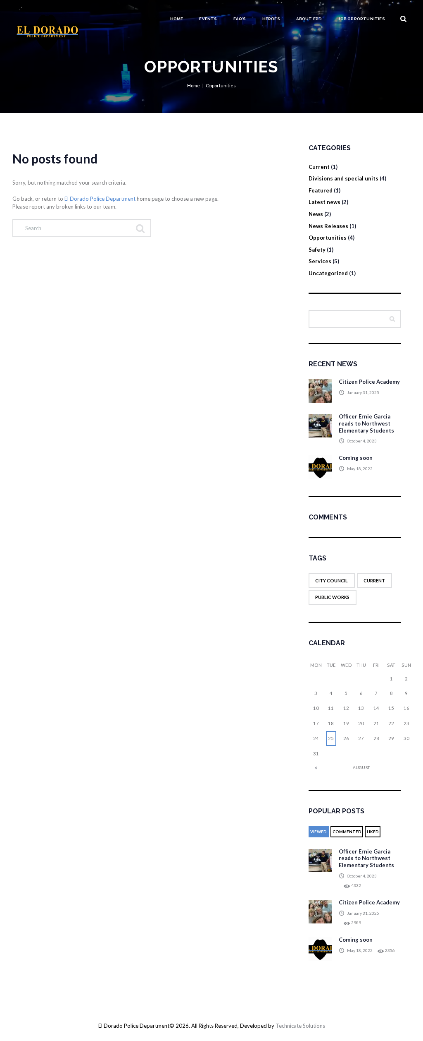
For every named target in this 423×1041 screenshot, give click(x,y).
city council (331, 580)
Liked (373, 831)
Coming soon (356, 457)
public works (332, 597)
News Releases (328, 226)
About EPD (309, 19)
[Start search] (139, 228)
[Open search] (403, 18)
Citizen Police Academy (369, 381)
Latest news (324, 202)
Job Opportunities (361, 19)
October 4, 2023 (362, 440)
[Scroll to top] (211, 997)
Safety (317, 249)
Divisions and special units (343, 178)
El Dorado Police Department (99, 198)
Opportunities (328, 237)
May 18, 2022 (360, 468)
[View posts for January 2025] (316, 767)
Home (176, 19)
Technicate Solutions (300, 1025)
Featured (321, 190)
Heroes (271, 19)
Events (208, 19)
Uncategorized (328, 273)
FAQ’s (239, 19)
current (374, 580)
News (316, 214)
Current (319, 166)
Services (320, 261)
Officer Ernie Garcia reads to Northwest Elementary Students (366, 423)
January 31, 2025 (363, 392)
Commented (347, 831)
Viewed (318, 831)
